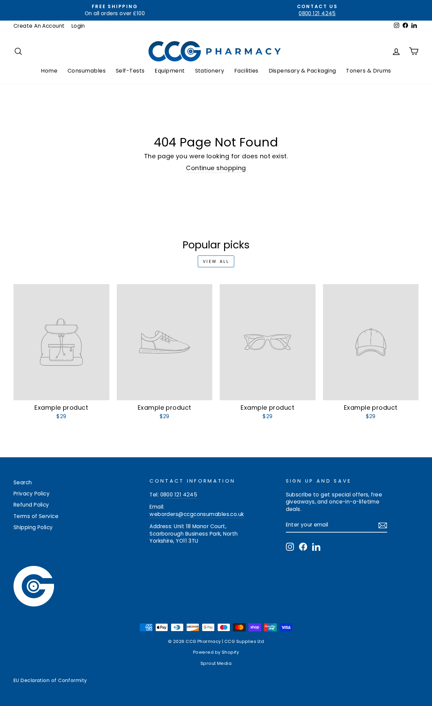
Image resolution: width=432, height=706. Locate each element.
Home (49, 71)
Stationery (209, 71)
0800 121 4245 (178, 494)
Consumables (87, 71)
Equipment (170, 71)
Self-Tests (130, 71)
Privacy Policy (32, 493)
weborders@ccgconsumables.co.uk (197, 514)
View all (216, 261)
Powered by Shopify (216, 652)
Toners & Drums (368, 71)
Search (23, 482)
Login (78, 25)
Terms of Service (36, 516)
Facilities (246, 71)
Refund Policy (31, 504)
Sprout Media (216, 663)
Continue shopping (216, 168)
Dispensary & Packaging (302, 71)
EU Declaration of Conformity (50, 680)
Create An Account (39, 25)
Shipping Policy (33, 527)
